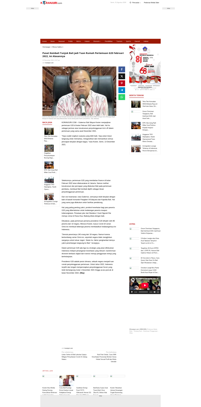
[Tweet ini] (121, 76)
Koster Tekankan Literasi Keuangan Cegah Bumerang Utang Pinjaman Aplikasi (116, 392)
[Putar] (132, 292)
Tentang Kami (138, 331)
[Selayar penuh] (158, 292)
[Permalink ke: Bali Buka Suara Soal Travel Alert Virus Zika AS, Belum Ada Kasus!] (100, 380)
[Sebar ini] (121, 69)
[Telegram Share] (121, 90)
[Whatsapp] (121, 97)
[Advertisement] (100, 22)
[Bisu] (155, 292)
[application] (145, 285)
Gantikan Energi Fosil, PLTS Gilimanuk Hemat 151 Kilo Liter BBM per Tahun (83, 392)
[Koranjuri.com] (51, 3)
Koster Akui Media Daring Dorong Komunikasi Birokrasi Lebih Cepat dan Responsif (49, 392)
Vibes (131, 333)
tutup (32, 8)
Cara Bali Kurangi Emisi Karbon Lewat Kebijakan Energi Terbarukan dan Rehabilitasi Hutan (66, 392)
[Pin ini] (121, 83)
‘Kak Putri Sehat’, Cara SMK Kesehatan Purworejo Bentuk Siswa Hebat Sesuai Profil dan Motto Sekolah (104, 356)
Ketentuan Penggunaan (150, 331)
